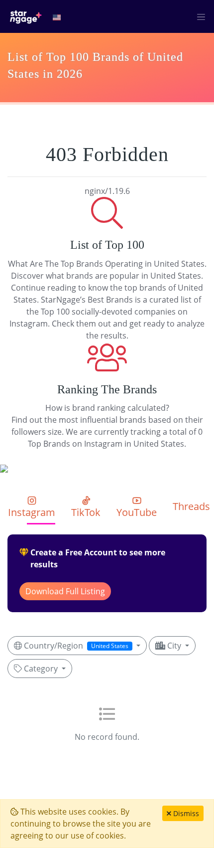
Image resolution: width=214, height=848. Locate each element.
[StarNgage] (26, 16)
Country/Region (75, 645)
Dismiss (185, 813)
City (174, 645)
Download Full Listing (65, 591)
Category (41, 668)
